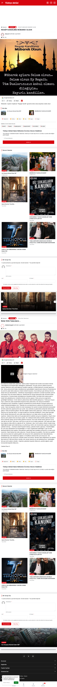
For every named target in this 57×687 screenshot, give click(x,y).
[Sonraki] (55, 302)
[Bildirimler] (54, 2)
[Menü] (2, 2)
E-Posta (32, 278)
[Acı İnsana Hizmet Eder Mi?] (14, 112)
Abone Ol (28, 142)
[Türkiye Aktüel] (12, 2)
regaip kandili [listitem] (26, 126)
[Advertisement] (28, 14)
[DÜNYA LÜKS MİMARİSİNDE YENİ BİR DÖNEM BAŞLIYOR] (14, 237)
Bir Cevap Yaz (7, 259)
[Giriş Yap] (51, 2)
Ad (3, 278)
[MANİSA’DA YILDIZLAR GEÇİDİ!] (42, 112)
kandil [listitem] (3, 126)
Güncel (7, 33)
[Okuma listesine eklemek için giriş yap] (22, 101)
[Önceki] (2, 302)
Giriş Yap (15, 288)
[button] (47, 2)
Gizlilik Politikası (6, 682)
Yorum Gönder (6, 288)
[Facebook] (24, 656)
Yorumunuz (9, 265)
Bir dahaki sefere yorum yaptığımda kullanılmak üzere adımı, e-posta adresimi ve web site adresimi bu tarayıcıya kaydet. (28, 284)
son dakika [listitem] (35, 126)
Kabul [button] (16, 682)
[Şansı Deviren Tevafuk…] (14, 199)
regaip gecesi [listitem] (17, 126)
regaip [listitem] (9, 126)
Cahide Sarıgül (9, 325)
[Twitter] (28, 656)
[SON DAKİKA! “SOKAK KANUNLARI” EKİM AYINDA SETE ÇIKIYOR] (42, 199)
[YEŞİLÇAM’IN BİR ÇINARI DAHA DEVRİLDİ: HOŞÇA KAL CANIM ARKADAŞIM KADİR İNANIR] (42, 237)
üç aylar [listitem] (43, 126)
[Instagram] (33, 656)
